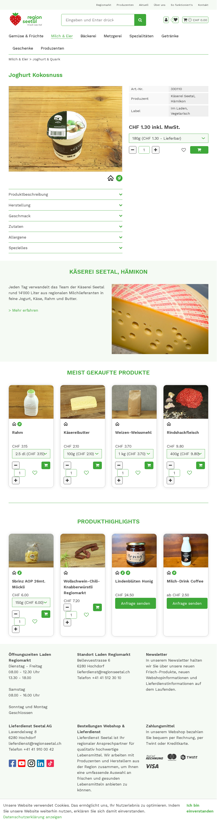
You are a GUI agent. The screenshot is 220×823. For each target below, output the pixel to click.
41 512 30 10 (110, 677)
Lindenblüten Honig (134, 581)
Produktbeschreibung (28, 194)
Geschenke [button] (22, 48)
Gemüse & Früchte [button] (26, 36)
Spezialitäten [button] (141, 36)
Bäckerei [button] (88, 36)
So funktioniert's (182, 4)
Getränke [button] (170, 36)
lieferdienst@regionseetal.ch (103, 672)
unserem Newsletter (170, 660)
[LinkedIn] (40, 763)
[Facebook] (12, 763)
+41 (96, 677)
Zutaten (16, 226)
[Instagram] (31, 763)
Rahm (17, 432)
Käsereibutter (77, 432)
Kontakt (203, 4)
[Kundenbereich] (166, 20)
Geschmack (20, 216)
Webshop (112, 726)
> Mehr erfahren (23, 310)
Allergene (17, 237)
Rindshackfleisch (183, 432)
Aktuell (143, 4)
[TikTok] (50, 763)
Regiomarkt (103, 4)
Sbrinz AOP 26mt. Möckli (28, 584)
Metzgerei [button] (113, 36)
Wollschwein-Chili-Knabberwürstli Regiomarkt (82, 587)
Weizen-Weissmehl (133, 432)
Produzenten (125, 4)
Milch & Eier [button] (62, 36)
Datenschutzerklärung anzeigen (32, 817)
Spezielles (18, 247)
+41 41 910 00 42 (39, 749)
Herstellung (20, 205)
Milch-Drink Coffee (185, 581)
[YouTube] (21, 763)
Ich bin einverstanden (200, 808)
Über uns (159, 4)
